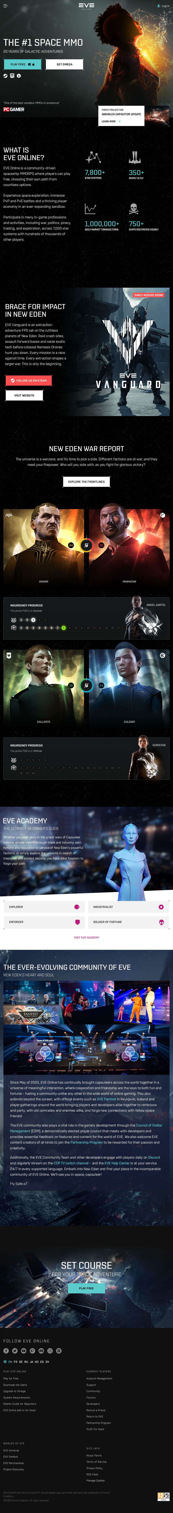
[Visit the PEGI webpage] (164, 1497)
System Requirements (16, 1397)
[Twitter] (15, 1351)
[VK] (58, 1351)
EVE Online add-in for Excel (19, 1410)
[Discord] (41, 1351)
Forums (91, 1397)
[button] (163, 6)
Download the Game (15, 1384)
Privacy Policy (94, 1468)
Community (93, 1391)
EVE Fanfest (106, 1099)
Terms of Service (96, 1461)
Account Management (99, 1378)
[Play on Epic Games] (12, 76)
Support (91, 1384)
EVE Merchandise (13, 1463)
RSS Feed (92, 1474)
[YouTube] (23, 1351)
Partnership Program (86, 1142)
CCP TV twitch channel (71, 1163)
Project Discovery (13, 1469)
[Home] (86, 8)
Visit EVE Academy (86, 937)
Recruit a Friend (95, 1410)
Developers (93, 1403)
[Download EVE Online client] (19, 76)
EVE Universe (11, 1450)
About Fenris (94, 1455)
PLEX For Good (95, 1429)
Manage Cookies (95, 1480)
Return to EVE (94, 1416)
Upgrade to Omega (14, 1391)
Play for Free (11, 1378)
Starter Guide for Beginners (19, 1403)
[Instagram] (50, 1351)
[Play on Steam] (5, 76)
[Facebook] (6, 1351)
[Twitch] (32, 1351)
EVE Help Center (117, 1163)
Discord (154, 1157)
